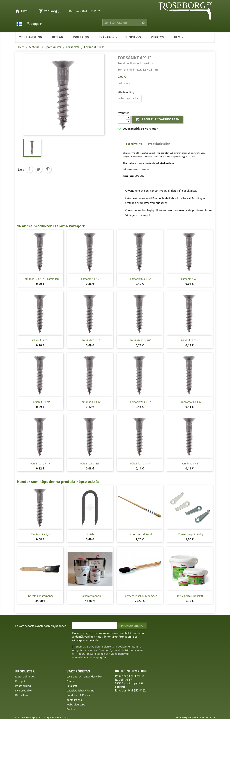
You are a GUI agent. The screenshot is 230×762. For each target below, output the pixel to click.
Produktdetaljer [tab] (159, 143)
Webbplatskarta (76, 704)
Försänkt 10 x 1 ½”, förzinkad (41, 279)
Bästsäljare (22, 695)
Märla (90, 534)
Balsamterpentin (91, 596)
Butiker (70, 709)
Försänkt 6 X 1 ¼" (140, 279)
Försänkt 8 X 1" (190, 463)
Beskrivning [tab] (134, 143)
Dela (29, 169)
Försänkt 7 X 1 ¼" (140, 463)
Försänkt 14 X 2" (91, 279)
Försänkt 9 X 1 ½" (140, 402)
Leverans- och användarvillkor (84, 676)
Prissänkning (23, 686)
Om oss (70, 681)
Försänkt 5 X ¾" (41, 402)
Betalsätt (71, 686)
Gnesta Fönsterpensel (41, 596)
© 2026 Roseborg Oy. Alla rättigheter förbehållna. (41, 717)
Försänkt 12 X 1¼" (140, 340)
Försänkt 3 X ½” (190, 340)
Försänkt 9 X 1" (41, 340)
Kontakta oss (74, 700)
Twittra (38, 169)
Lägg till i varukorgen (157, 119)
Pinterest (47, 169)
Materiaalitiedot (24, 676)
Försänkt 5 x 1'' (190, 279)
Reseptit (20, 681)
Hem (24, 11)
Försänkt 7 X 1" (91, 340)
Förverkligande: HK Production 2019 (195, 717)
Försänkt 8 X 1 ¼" (90, 402)
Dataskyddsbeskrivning (80, 690)
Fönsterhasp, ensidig (190, 534)
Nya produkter (24, 690)
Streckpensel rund (140, 534)
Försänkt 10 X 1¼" (41, 463)
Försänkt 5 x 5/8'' (90, 463)
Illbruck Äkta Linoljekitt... (190, 596)
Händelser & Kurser (78, 695)
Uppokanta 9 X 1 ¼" (190, 402)
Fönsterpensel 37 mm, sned (140, 596)
